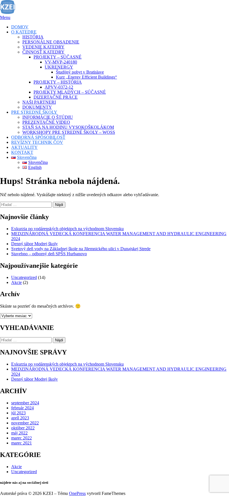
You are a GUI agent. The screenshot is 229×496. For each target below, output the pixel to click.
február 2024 (22, 407)
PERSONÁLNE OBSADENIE (50, 42)
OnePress (77, 493)
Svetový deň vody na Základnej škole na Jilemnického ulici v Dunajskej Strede (81, 248)
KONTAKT (22, 152)
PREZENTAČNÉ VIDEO (46, 122)
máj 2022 (19, 433)
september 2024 (25, 402)
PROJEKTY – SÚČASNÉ (58, 57)
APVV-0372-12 (59, 87)
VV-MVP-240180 (61, 62)
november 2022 (25, 422)
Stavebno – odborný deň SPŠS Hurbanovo (49, 253)
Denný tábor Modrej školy (34, 243)
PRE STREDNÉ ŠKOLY (34, 112)
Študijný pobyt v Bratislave (80, 72)
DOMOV (19, 27)
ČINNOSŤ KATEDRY (43, 52)
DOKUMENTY (37, 107)
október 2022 (23, 428)
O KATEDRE (24, 32)
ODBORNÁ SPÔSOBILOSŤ (38, 137)
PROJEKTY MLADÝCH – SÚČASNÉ (70, 92)
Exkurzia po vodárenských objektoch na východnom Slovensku (67, 228)
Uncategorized (24, 277)
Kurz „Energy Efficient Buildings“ (86, 77)
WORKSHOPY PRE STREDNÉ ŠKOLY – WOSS (68, 132)
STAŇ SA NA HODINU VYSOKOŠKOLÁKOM (68, 127)
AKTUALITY (24, 147)
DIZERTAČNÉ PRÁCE (56, 97)
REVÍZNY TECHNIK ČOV (37, 142)
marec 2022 (21, 438)
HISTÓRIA (33, 37)
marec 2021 (21, 443)
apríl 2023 (20, 417)
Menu (5, 17)
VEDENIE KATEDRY (43, 47)
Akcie (16, 282)
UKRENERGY (59, 67)
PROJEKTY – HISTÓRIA (58, 82)
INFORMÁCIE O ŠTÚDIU (47, 117)
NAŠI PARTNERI (39, 102)
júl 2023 (18, 412)
